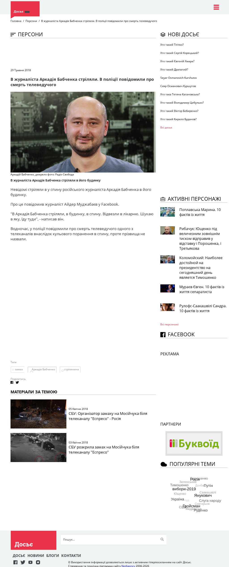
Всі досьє (166, 127)
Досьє (19, 555)
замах (19, 369)
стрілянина (71, 369)
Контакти (71, 555)
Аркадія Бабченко (43, 369)
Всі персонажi (169, 324)
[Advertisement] (92, 53)
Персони (31, 21)
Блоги (52, 555)
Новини (36, 555)
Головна (16, 21)
